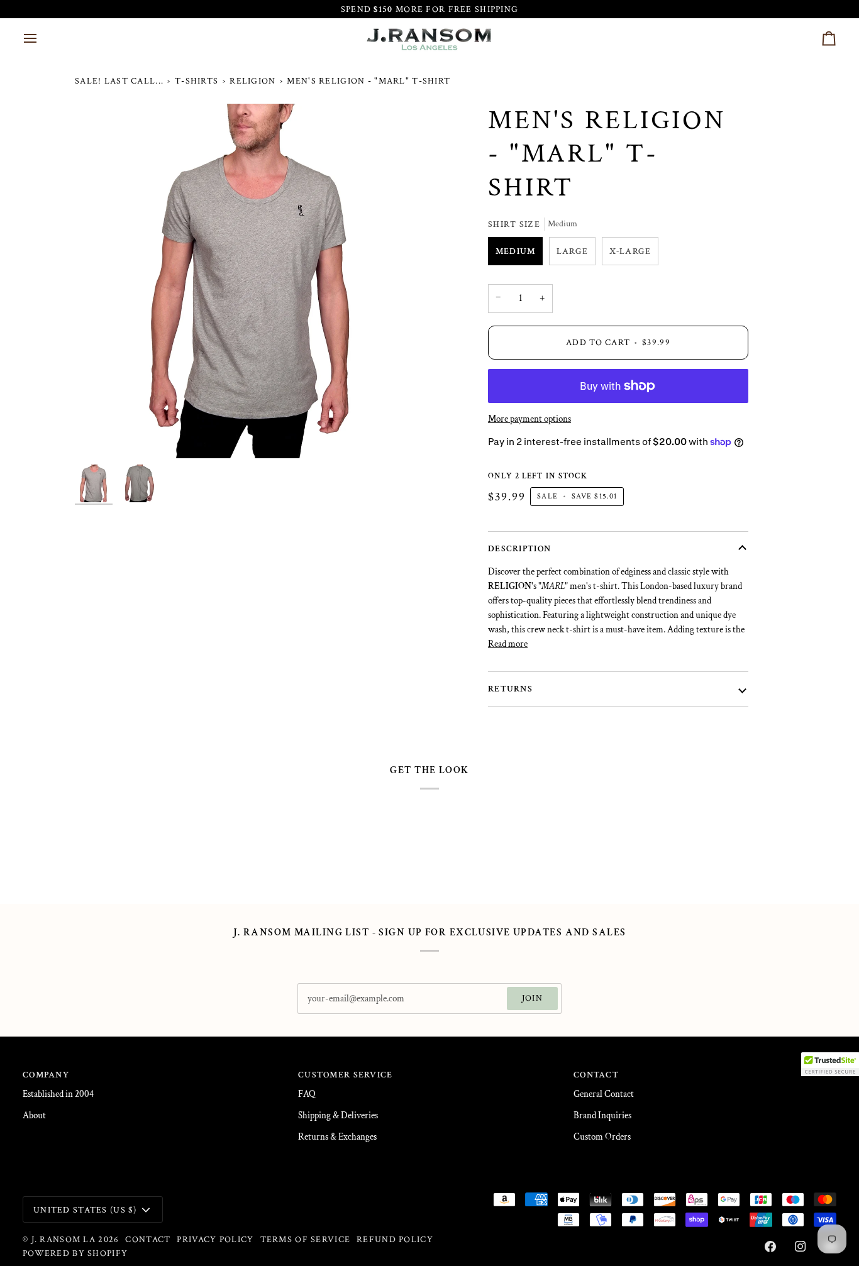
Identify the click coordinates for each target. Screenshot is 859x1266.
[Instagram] (800, 1246)
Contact (147, 1239)
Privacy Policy (215, 1239)
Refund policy (395, 1239)
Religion (252, 81)
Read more (508, 644)
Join (532, 998)
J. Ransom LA (63, 1239)
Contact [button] (596, 1075)
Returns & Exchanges (337, 1137)
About (34, 1115)
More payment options (529, 419)
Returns (510, 689)
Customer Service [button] (345, 1075)
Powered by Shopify (75, 1253)
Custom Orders (602, 1137)
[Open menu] (41, 38)
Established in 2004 (58, 1094)
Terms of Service (305, 1239)
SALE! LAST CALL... (119, 81)
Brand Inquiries (602, 1115)
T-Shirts (196, 81)
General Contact (604, 1094)
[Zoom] (252, 281)
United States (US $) (85, 1210)
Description (519, 548)
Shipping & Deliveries (338, 1115)
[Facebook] (770, 1246)
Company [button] (46, 1075)
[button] (830, 1064)
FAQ (307, 1094)
